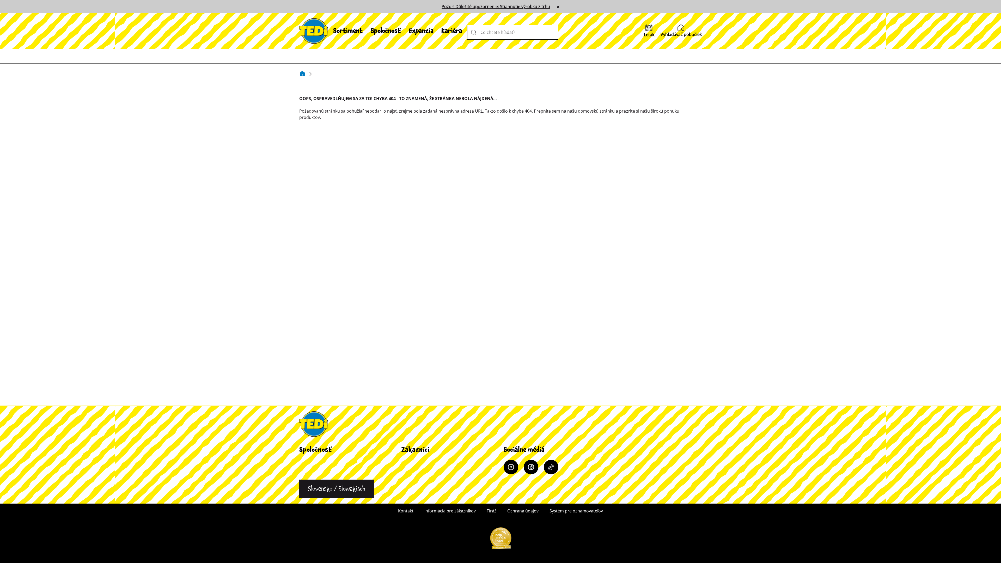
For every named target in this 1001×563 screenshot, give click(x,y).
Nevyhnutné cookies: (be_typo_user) (298, 375)
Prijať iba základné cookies (704, 542)
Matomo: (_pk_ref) (279, 461)
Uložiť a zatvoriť (487, 542)
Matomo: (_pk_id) (278, 427)
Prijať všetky (281, 542)
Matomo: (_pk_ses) (280, 444)
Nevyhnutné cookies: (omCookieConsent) (304, 410)
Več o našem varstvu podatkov (291, 516)
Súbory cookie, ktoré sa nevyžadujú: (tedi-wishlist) (313, 479)
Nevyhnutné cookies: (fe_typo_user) (298, 393)
